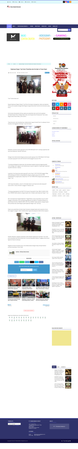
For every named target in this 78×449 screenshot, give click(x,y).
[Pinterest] (66, 440)
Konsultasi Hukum (55, 131)
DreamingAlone (58, 181)
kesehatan (61, 191)
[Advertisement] (49, 14)
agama (53, 190)
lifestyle (65, 191)
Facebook (41, 262)
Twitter (37, 262)
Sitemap (15, 2)
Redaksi (34, 2)
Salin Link (17, 262)
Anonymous (57, 164)
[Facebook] (63, 440)
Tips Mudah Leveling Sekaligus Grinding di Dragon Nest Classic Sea (58, 244)
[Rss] (61, 440)
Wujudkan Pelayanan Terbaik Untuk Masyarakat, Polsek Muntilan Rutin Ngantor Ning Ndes (28, 300)
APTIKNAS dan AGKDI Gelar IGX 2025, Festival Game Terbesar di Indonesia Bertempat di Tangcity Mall (42, 289)
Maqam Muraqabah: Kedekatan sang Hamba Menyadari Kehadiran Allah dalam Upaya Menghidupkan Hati (58, 224)
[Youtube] (68, 440)
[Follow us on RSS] (61, 104)
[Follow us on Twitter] (64, 2)
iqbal (56, 170)
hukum (68, 190)
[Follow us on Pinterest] (57, 108)
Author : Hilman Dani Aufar (22, 251)
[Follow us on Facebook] (68, 2)
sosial (64, 195)
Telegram (27, 262)
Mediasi (53, 135)
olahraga (67, 193)
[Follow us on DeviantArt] (54, 108)
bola (57, 190)
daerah (47, 72)
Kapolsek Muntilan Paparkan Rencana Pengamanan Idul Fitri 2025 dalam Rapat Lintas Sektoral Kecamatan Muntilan (42, 300)
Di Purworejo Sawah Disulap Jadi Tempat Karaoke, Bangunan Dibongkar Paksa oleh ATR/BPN (14, 300)
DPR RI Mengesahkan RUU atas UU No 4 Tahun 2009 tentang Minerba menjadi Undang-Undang (58, 237)
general (64, 190)
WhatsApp (22, 262)
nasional (54, 121)
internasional (55, 118)
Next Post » (47, 306)
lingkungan (54, 193)
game (60, 190)
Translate (17, 425)
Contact (21, 2)
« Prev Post (10, 305)
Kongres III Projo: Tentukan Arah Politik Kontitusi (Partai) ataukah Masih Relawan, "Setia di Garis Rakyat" (58, 271)
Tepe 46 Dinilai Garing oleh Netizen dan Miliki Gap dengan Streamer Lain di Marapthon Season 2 (58, 264)
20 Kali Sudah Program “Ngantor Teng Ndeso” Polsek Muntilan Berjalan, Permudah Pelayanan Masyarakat (58, 251)
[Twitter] (64, 440)
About (9, 2)
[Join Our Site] (70, 2)
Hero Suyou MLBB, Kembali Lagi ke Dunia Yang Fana (57, 258)
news (54, 123)
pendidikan (54, 195)
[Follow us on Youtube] (65, 104)
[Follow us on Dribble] (69, 104)
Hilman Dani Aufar (59, 178)
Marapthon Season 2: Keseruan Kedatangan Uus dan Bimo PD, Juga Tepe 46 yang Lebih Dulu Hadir (58, 231)
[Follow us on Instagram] (61, 108)
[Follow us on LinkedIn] (69, 108)
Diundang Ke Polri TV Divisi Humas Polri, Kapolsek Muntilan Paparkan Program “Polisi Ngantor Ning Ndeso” (14, 289)
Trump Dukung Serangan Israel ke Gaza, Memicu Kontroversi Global (58, 278)
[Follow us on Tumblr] (65, 108)
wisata (68, 195)
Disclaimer (28, 2)
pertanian (60, 195)
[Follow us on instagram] (66, 2)
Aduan (53, 134)
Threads (32, 262)
